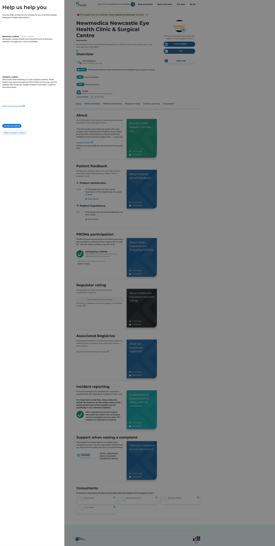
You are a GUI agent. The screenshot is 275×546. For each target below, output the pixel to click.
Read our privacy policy (12, 106)
